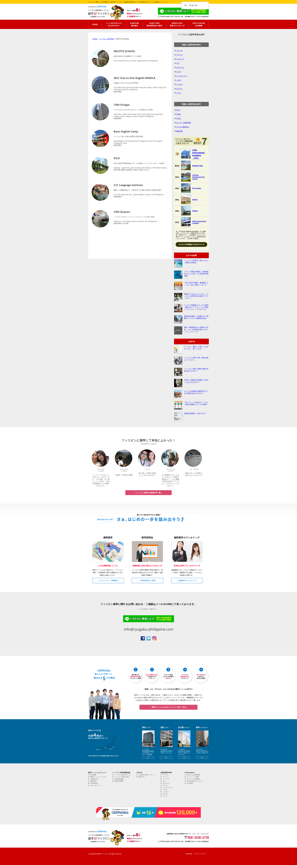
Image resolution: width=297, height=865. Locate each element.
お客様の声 (94, 779)
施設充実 (179, 131)
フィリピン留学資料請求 (134, 24)
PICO (117, 158)
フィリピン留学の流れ (121, 777)
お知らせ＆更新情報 (193, 775)
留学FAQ (141, 777)
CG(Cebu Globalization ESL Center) (198, 177)
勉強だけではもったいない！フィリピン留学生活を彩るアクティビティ (196, 296)
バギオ (178, 80)
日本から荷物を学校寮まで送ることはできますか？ (196, 381)
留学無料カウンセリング (177, 24)
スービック (180, 59)
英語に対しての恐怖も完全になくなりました (193, 474)
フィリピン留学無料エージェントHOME (95, 24)
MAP (148, 757)
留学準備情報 (118, 779)
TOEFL (178, 114)
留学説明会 (94, 783)
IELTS (178, 110)
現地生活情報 (118, 781)
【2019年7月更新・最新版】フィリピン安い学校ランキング (196, 283)
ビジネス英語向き (182, 127)
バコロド (179, 84)
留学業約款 (189, 854)
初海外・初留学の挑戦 (124, 475)
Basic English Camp (126, 131)
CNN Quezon (122, 211)
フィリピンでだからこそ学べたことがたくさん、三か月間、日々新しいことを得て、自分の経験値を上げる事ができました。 (101, 480)
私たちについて (199, 24)
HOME (94, 39)
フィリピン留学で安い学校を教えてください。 (196, 358)
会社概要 (93, 775)
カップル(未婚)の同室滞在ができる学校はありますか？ (196, 392)
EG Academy (196, 188)
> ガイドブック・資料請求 (108, 580)
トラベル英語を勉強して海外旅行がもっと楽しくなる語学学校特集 (196, 273)
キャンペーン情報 (193, 777)
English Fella (197, 166)
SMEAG (195, 199)
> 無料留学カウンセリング (187, 580)
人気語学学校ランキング (147, 775)
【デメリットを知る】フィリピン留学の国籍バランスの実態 (196, 403)
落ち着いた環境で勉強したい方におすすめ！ (147, 474)
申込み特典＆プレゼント (195, 781)
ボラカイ (179, 88)
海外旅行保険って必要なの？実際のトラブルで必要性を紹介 (196, 317)
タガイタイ (180, 67)
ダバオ (178, 72)
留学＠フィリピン (103, 13)
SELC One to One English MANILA (134, 78)
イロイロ (179, 50)
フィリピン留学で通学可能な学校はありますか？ (196, 370)
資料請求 (93, 781)
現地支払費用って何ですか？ (195, 413)
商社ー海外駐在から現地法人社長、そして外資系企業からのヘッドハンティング (196, 329)
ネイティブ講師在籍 (183, 122)
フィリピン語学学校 (106, 39)
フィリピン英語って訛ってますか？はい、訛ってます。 (196, 347)
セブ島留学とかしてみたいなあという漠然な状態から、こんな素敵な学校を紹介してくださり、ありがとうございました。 (170, 480)
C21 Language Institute (128, 185)
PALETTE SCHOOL (124, 51)
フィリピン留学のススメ (122, 775)
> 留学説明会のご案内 (148, 580)
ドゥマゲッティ (182, 76)
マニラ (178, 93)
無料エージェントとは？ (98, 777)
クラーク (179, 55)
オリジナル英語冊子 (193, 779)
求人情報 (190, 783)
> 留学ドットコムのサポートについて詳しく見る (168, 707)
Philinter (195, 211)
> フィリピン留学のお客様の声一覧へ (148, 492)
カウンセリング (95, 785)
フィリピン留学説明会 (154, 24)
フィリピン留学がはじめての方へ (114, 24)
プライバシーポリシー (200, 854)
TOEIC (178, 118)
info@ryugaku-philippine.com (148, 629)
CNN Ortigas (122, 104)
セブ (177, 63)
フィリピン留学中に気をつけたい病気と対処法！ (196, 261)
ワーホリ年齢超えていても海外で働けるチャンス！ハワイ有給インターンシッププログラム (196, 307)
